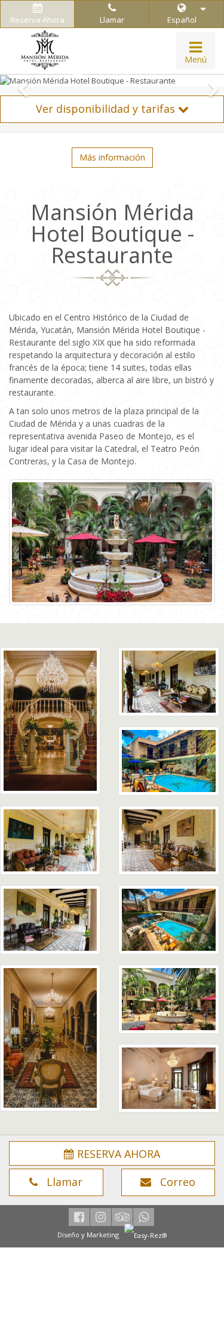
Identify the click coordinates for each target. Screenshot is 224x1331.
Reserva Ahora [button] (37, 19)
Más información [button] (112, 157)
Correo (173, 1182)
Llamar (112, 19)
